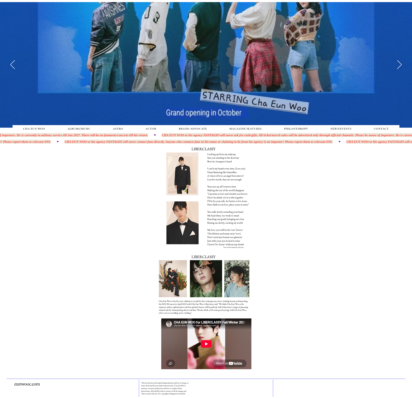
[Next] (399, 65)
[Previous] (12, 65)
